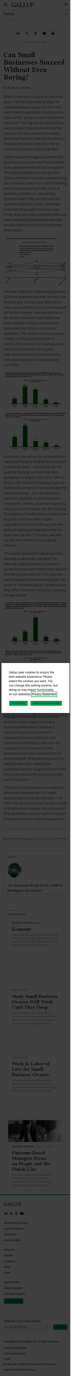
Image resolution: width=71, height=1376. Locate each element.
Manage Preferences (46, 703)
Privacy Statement (44, 694)
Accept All (18, 703)
